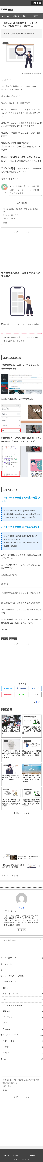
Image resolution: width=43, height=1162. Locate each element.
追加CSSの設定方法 (10, 215)
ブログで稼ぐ (23, 1017)
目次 (18, 202)
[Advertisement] (21, 250)
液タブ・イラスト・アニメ (21, 975)
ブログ (5, 639)
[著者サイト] (18, 929)
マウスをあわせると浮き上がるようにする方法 (20, 210)
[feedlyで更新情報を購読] (21, 929)
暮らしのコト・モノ (21, 1035)
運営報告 (23, 1011)
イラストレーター (23, 993)
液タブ (23, 987)
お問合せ (32, 1155)
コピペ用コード (9, 218)
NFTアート (21, 969)
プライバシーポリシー (11, 1155)
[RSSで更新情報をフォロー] (24, 929)
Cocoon (13, 639)
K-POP (23, 1052)
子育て (23, 1046)
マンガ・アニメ (23, 981)
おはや (21, 908)
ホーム (21, 1058)
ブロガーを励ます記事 (23, 1005)
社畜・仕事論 (23, 1040)
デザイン (23, 1023)
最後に (5, 222)
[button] (41, 940)
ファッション (21, 963)
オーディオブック (21, 957)
